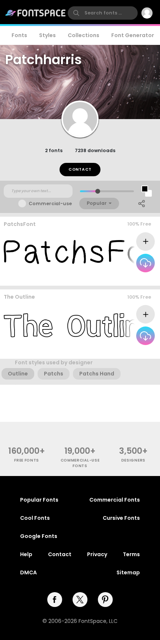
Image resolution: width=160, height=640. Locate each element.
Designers (133, 460)
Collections (83, 35)
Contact (80, 169)
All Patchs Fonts (132, 278)
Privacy (97, 554)
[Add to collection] (145, 241)
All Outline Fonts (132, 351)
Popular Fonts (39, 499)
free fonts (26, 460)
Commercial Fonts (114, 499)
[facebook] (54, 599)
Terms (131, 554)
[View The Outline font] (79, 325)
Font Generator (132, 35)
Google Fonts (38, 536)
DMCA (28, 572)
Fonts (19, 35)
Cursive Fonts (121, 518)
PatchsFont (20, 224)
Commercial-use (50, 203)
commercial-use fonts (80, 463)
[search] (103, 13)
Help (26, 554)
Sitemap (128, 572)
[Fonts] (36, 13)
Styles (47, 35)
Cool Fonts (35, 518)
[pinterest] (105, 599)
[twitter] (80, 599)
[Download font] (145, 263)
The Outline (19, 297)
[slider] (97, 191)
